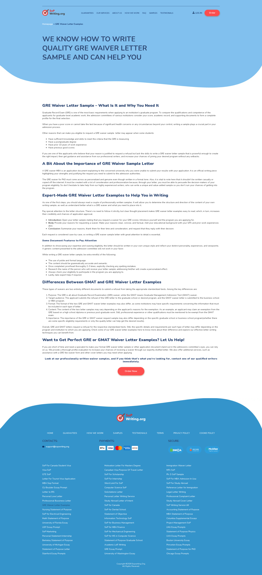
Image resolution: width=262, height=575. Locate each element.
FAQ (144, 13)
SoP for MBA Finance (114, 527)
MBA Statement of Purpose (179, 514)
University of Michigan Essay (56, 544)
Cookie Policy (207, 433)
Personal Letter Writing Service (119, 496)
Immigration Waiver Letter (178, 465)
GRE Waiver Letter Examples (56, 505)
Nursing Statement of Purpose (57, 509)
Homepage (47, 24)
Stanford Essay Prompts (54, 553)
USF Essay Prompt (51, 527)
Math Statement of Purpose (55, 518)
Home (50, 433)
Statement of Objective (115, 514)
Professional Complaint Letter (180, 496)
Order (212, 12)
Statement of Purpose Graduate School (123, 540)
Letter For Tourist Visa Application (58, 478)
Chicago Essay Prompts (177, 553)
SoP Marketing (49, 531)
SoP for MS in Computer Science (120, 536)
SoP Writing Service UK (177, 505)
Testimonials (166, 13)
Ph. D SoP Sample (175, 474)
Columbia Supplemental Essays (181, 518)
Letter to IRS (48, 492)
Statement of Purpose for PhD (181, 549)
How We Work (132, 13)
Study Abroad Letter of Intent (118, 500)
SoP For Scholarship (114, 474)
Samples (153, 13)
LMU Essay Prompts (175, 527)
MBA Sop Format (50, 483)
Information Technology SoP (118, 518)
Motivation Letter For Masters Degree (122, 465)
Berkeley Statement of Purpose (57, 540)
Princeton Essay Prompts (178, 544)
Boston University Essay (178, 540)
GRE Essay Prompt (113, 549)
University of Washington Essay (119, 553)
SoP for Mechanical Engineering (119, 531)
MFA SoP (170, 470)
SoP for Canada (112, 505)
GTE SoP (46, 474)
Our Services (102, 13)
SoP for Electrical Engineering (56, 514)
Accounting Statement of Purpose (182, 509)
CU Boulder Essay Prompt (54, 487)
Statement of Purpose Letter (56, 549)
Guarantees (87, 13)
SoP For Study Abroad (177, 483)
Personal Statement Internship (57, 536)
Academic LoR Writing (115, 544)
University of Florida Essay (55, 522)
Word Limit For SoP (113, 483)
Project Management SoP (178, 522)
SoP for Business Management (119, 522)
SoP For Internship (113, 478)
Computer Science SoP (115, 487)
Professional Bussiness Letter (56, 500)
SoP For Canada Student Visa (56, 465)
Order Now (131, 371)
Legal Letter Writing (176, 492)
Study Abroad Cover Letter (179, 500)
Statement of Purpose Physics (180, 531)
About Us (117, 13)
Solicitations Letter (113, 492)
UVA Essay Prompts (176, 536)
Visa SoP (46, 470)
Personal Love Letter (52, 496)
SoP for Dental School (115, 509)
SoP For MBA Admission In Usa (181, 478)
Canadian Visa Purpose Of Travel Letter (123, 470)
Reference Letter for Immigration (182, 487)
